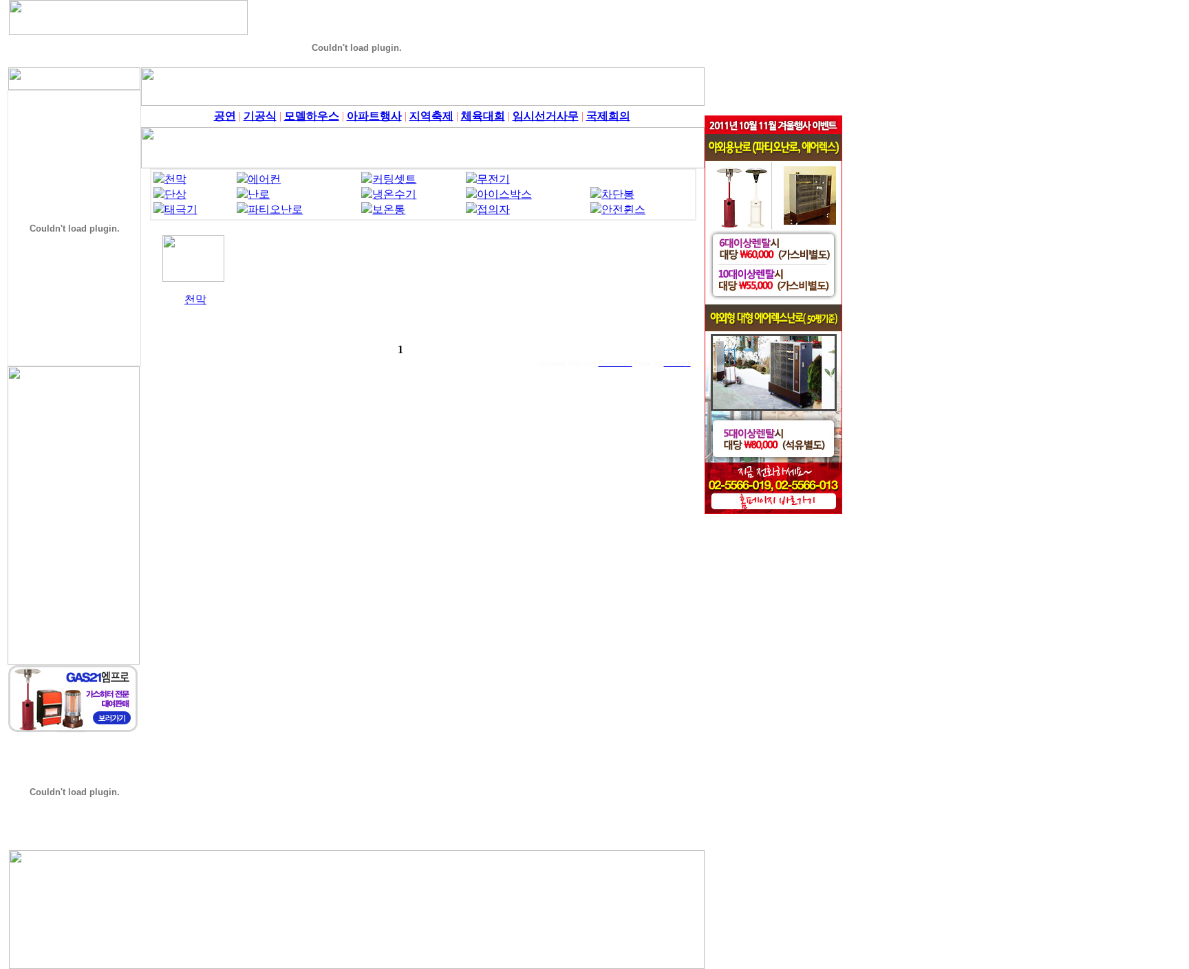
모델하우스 (311, 116)
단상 (175, 194)
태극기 (180, 209)
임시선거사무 (546, 116)
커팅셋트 (394, 179)
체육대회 (483, 116)
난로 (259, 194)
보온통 (388, 209)
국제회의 (608, 116)
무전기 (493, 179)
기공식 (260, 116)
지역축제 (431, 116)
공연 (225, 116)
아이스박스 (504, 194)
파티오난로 (275, 209)
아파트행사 (374, 116)
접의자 (493, 209)
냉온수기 (394, 194)
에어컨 (264, 179)
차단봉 (617, 194)
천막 (175, 179)
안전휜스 (623, 209)
